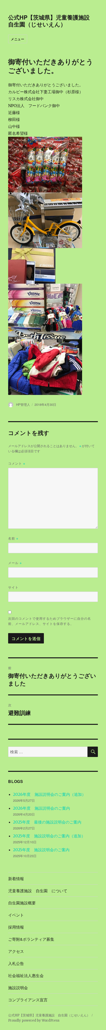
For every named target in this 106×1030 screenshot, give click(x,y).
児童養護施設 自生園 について (37, 890)
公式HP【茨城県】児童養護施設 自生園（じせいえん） (51, 20)
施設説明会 (18, 987)
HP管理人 (23, 404)
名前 (13, 538)
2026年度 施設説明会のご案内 (41, 808)
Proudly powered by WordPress (33, 1020)
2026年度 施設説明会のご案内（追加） (49, 794)
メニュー (17, 39)
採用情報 (16, 927)
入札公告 (16, 963)
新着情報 (16, 878)
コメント (16, 463)
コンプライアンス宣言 (28, 1000)
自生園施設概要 (22, 903)
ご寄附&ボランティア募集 (31, 939)
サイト (13, 587)
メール (15, 562)
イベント (16, 915)
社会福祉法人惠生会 (26, 975)
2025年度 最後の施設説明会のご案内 (47, 822)
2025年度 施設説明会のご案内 (41, 849)
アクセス (16, 951)
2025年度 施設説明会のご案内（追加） (49, 835)
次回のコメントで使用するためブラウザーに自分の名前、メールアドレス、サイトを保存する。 (49, 621)
